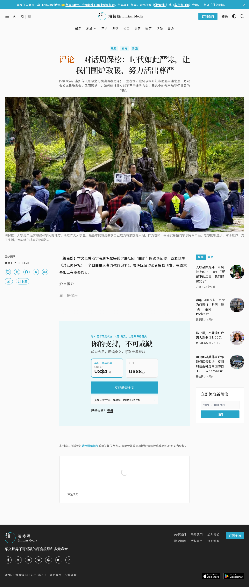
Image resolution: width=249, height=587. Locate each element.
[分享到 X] (17, 272)
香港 (135, 48)
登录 (110, 410)
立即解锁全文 (124, 387)
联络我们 (197, 534)
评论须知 (72, 494)
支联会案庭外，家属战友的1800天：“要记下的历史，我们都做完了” (210, 274)
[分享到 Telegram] (36, 272)
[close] (244, 5)
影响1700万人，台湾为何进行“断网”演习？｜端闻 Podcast (210, 307)
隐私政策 (56, 575)
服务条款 (71, 575)
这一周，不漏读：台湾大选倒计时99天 (210, 335)
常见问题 (180, 541)
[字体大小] (15, 16)
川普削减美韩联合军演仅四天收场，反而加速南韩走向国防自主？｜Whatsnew (210, 364)
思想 (114, 48)
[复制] (8, 272)
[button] (89, 28)
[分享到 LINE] (45, 272)
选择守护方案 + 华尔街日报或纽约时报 (117, 400)
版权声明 (197, 541)
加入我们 (213, 534)
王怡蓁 (199, 376)
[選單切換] (94, 28)
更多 (211, 257)
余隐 (198, 286)
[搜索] (240, 16)
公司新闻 (213, 541)
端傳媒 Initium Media (30, 575)
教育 (125, 48)
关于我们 (180, 534)
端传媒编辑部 (90, 446)
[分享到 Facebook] (26, 272)
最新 (201, 257)
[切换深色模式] (233, 16)
